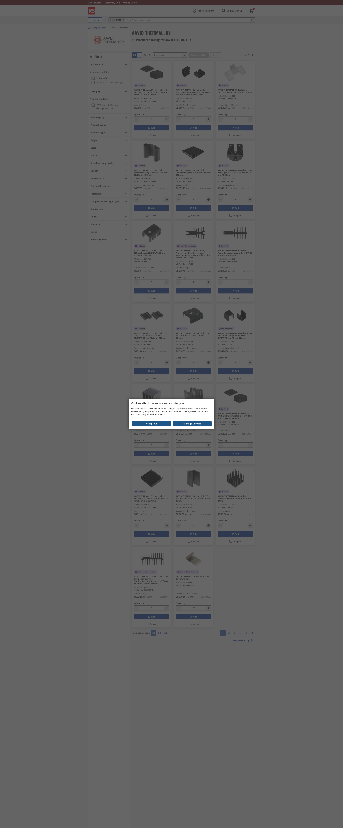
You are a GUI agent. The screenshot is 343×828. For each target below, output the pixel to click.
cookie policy (140, 414)
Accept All (151, 423)
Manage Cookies (192, 423)
